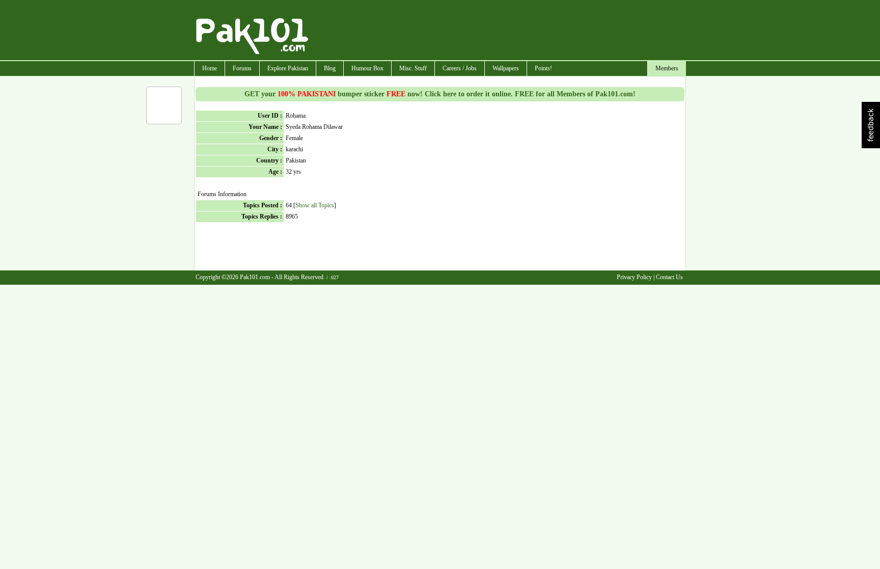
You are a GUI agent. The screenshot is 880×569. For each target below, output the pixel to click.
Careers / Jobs (460, 68)
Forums (242, 68)
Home (209, 68)
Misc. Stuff (413, 68)
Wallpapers (505, 68)
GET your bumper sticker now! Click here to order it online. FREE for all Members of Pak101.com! (440, 94)
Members (666, 68)
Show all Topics (314, 205)
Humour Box (367, 68)
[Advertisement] (497, 31)
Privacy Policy (634, 277)
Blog (330, 68)
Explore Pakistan (287, 68)
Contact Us (669, 277)
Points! (543, 68)
